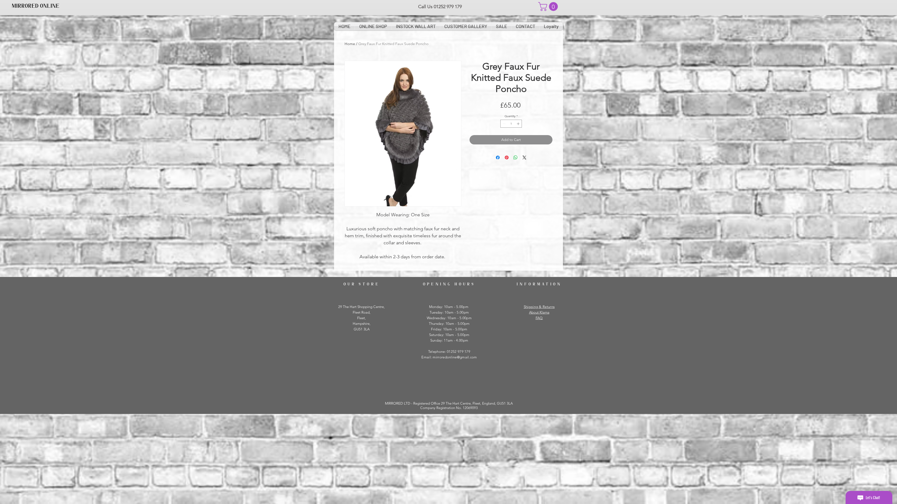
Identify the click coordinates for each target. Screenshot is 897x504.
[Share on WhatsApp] (515, 157)
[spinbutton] (511, 123)
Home (350, 44)
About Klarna (539, 312)
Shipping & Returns (539, 306)
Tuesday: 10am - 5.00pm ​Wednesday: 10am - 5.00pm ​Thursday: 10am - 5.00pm (449, 318)
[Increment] (518, 123)
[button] (549, 6)
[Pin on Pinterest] (506, 157)
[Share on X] (524, 157)
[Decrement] (503, 123)
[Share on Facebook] (498, 157)
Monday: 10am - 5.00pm (449, 306)
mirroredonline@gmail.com (455, 357)
